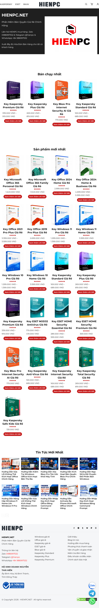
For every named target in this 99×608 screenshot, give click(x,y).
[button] (86, 4)
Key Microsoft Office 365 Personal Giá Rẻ (13, 183)
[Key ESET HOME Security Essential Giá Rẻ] (62, 307)
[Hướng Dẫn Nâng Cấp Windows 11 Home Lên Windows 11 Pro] (10, 490)
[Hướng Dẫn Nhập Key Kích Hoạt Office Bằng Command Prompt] (49, 490)
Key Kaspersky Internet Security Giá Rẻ (62, 374)
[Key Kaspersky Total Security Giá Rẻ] (86, 357)
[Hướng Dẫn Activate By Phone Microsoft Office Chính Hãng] (69, 490)
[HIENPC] (49, 4)
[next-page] (7, 515)
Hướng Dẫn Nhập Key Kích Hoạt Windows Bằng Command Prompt (88, 503)
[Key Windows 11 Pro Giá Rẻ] (62, 215)
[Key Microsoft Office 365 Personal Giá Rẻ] (13, 166)
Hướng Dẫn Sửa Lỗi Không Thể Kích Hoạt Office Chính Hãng (10, 475)
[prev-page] (3, 515)
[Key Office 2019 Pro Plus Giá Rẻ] (37, 215)
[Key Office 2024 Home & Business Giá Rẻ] (86, 166)
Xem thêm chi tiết (13, 121)
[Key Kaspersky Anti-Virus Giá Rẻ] (37, 357)
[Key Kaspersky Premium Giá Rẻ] (13, 90)
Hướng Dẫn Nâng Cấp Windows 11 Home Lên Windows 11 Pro (10, 502)
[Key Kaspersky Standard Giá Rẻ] (86, 90)
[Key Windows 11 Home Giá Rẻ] (86, 215)
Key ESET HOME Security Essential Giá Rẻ (62, 325)
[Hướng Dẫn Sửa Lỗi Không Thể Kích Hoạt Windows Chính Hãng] (30, 490)
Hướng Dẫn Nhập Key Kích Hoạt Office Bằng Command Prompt (49, 503)
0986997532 (7, 35)
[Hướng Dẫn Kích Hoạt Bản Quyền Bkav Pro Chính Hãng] (69, 464)
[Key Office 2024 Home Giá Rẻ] (62, 166)
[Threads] (95, 528)
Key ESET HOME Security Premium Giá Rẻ (86, 325)
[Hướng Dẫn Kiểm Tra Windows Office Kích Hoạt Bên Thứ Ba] (30, 464)
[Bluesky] (87, 528)
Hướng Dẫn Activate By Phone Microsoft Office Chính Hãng (68, 503)
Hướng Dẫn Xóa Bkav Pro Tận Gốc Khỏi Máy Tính (49, 474)
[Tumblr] (82, 528)
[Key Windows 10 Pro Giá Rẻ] (13, 261)
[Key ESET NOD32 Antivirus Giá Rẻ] (37, 307)
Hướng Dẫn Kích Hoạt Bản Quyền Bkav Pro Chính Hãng (68, 475)
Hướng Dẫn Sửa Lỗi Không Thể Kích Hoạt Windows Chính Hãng (29, 503)
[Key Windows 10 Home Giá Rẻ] (37, 261)
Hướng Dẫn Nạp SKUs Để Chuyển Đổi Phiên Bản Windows (88, 475)
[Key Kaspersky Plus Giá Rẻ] (37, 90)
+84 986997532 (20, 38)
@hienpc (29, 35)
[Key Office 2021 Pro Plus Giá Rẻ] (13, 215)
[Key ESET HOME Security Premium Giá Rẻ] (86, 307)
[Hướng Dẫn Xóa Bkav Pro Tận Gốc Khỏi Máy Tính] (49, 464)
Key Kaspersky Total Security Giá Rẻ (86, 374)
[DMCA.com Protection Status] (86, 601)
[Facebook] (74, 528)
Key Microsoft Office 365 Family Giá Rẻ (37, 183)
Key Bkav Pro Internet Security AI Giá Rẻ (13, 374)
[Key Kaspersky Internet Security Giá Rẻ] (62, 357)
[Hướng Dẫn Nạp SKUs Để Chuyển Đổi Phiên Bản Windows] (88, 464)
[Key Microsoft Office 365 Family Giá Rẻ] (37, 166)
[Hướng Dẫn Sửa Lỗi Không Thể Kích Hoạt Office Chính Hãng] (10, 464)
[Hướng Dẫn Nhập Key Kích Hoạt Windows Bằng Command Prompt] (88, 490)
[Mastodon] (91, 528)
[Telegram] (78, 528)
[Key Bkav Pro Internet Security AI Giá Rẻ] (61, 90)
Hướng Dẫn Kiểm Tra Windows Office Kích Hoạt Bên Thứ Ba (29, 475)
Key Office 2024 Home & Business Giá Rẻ (86, 183)
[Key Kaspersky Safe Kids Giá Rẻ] (13, 407)
